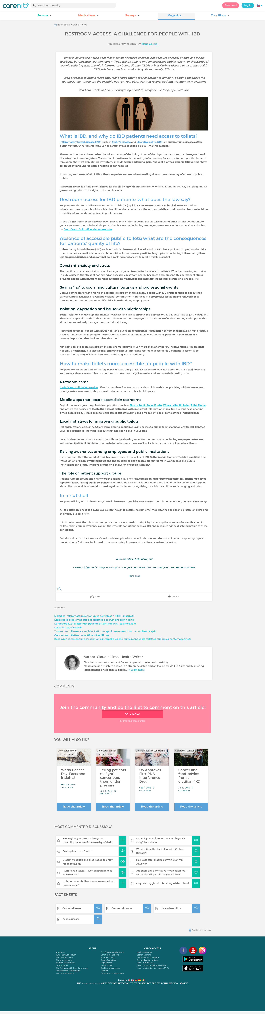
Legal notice (106, 962)
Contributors (62, 965)
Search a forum (144, 955)
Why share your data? (66, 955)
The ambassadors (64, 960)
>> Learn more (136, 669)
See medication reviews (147, 960)
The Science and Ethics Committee (72, 968)
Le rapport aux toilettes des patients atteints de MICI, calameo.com (95, 623)
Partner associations (65, 962)
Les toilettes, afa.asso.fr (68, 627)
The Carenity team (64, 957)
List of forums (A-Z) (145, 962)
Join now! (230, 5)
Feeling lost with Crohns (77, 851)
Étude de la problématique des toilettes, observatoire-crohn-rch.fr (94, 619)
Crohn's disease (71, 908)
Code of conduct (108, 960)
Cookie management (110, 968)
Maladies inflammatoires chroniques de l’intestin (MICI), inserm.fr (94, 615)
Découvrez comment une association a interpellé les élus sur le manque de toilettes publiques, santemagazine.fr (122, 638)
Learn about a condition (148, 957)
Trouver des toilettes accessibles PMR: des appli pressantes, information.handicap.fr (105, 631)
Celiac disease (70, 919)
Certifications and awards (112, 952)
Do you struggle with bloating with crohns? (162, 883)
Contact (104, 970)
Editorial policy (107, 957)
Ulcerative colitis (171, 908)
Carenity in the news (110, 955)
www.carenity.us (91, 983)
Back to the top (201, 930)
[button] (45, 16)
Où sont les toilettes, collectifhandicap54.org (81, 635)
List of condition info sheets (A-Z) (152, 965)
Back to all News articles (72, 24)
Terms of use (106, 965)
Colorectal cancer (122, 908)
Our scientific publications (68, 970)
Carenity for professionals (112, 973)
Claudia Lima (149, 43)
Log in (248, 5)
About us (60, 952)
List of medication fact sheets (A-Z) (153, 968)
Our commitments (65, 973)
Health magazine (144, 952)
